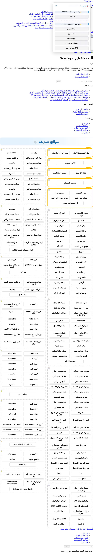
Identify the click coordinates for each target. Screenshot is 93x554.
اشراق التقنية (59, 213)
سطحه (12, 209)
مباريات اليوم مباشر (34, 158)
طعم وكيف (81, 277)
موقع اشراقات (81, 198)
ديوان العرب (59, 511)
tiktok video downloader (12, 482)
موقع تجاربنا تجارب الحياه (81, 512)
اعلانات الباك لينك (59, 313)
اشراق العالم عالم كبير (81, 327)
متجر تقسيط (59, 397)
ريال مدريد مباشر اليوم (34, 283)
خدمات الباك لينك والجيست (81, 489)
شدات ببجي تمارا (59, 371)
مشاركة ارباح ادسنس (59, 153)
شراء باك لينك (81, 303)
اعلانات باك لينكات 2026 (22, 444)
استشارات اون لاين (59, 262)
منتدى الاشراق (59, 326)
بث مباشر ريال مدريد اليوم (12, 266)
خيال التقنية (81, 226)
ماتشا (59, 473)
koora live (12, 319)
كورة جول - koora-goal (33, 313)
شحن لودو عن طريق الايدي (59, 446)
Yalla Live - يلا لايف (12, 329)
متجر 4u (81, 412)
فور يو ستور (59, 407)
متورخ (81, 252)
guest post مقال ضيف (59, 488)
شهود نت (59, 277)
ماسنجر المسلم (70, 183)
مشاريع (81, 519)
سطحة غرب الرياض (12, 219)
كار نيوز (59, 241)
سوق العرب (81, 496)
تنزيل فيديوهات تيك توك (33, 483)
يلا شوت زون (33, 459)
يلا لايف (23, 272)
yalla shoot (12, 153)
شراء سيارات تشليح (34, 235)
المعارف (81, 267)
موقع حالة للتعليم (59, 351)
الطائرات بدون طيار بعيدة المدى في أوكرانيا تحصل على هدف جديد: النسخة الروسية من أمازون (50, 25)
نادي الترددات (81, 262)
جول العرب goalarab (33, 265)
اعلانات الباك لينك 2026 (81, 334)
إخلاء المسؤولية (82, 126)
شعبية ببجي (81, 453)
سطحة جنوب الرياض (33, 225)
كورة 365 (33, 260)
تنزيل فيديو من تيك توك (33, 475)
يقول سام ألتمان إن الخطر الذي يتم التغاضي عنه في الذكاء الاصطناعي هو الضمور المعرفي (52, 23)
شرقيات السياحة (59, 288)
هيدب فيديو (59, 267)
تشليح (33, 230)
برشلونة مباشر (12, 158)
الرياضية (81, 524)
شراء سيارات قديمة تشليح (22, 250)
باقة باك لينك (81, 173)
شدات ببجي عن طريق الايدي (59, 413)
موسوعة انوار (81, 293)
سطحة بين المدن (33, 214)
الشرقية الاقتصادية (59, 231)
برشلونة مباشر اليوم (12, 282)
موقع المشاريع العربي (81, 341)
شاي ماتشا (81, 478)
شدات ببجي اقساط (81, 371)
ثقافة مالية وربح (81, 109)
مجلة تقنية (59, 346)
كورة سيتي (12, 260)
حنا (81, 473)
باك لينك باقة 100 (81, 501)
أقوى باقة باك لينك (81, 506)
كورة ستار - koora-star (11, 305)
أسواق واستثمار (82, 114)
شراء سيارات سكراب (11, 230)
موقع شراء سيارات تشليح (11, 236)
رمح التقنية (81, 272)
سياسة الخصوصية (81, 130)
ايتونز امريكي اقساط (59, 427)
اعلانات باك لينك (59, 519)
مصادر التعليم (59, 341)
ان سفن (81, 220)
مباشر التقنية (59, 283)
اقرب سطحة (12, 225)
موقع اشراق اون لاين (59, 198)
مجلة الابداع (59, 257)
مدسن (59, 252)
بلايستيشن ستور (81, 458)
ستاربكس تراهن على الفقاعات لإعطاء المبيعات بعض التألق (64, 91)
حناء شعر (59, 468)
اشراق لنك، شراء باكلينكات (81, 314)
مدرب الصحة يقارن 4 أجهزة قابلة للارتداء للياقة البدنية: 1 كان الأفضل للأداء (58, 93)
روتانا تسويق (81, 257)
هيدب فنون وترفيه (59, 356)
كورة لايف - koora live (34, 424)
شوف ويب (59, 226)
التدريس (59, 320)
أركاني (81, 283)
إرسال (67, 547)
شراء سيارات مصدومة (12, 243)
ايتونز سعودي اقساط (81, 387)
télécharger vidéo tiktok (22, 489)
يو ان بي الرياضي (81, 351)
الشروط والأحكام (81, 128)
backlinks (81, 320)
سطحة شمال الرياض (33, 219)
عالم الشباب (70, 163)
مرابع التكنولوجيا (59, 220)
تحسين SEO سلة (59, 173)
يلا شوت (33, 153)
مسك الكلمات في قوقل (81, 214)
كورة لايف (34, 359)
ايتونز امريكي (59, 381)
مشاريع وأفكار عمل (80, 112)
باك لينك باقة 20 (59, 496)
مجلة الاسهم (81, 231)
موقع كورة (23, 394)
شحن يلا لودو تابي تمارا (59, 421)
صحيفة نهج (81, 241)
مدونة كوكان (59, 236)
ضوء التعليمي (81, 193)
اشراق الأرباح (59, 293)
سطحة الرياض (33, 209)
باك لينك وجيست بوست (59, 334)
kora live (12, 353)
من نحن (85, 123)
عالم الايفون (81, 236)
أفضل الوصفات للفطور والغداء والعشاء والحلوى (69, 100)
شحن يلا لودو (81, 445)
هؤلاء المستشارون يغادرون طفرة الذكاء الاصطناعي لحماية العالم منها (60, 97)
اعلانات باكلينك (59, 524)
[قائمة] (92, 50)
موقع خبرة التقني (81, 246)
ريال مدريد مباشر (34, 163)
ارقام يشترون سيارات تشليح (34, 243)
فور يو (59, 433)
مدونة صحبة (81, 288)
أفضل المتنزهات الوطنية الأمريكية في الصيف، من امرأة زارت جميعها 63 (59, 95)
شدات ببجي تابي (59, 376)
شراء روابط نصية (81, 308)
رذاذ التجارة (59, 272)
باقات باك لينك (59, 308)
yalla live (22, 294)
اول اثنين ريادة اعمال (81, 153)
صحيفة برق (59, 193)
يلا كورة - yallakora (12, 334)
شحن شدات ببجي (81, 438)
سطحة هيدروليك (12, 214)
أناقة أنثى (59, 246)
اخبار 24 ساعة (81, 356)
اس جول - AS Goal (12, 342)
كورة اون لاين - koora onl (33, 335)
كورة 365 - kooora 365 (33, 343)
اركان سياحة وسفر (70, 203)
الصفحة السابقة (82, 74)
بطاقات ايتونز (59, 453)
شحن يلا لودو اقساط (59, 387)
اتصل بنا (85, 133)
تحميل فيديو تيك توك (12, 474)
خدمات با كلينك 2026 (59, 506)
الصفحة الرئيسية (81, 77)
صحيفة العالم (70, 361)
